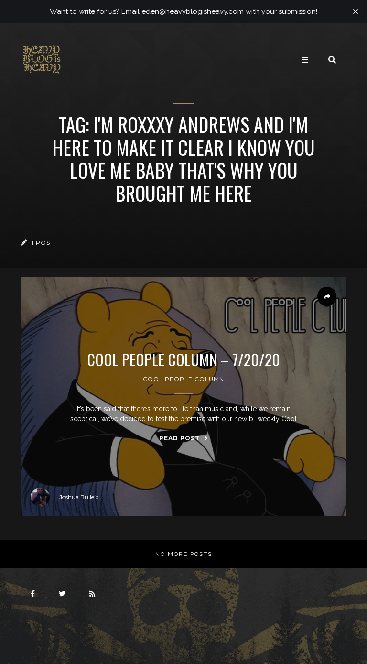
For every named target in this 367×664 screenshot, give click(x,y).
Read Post (180, 438)
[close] (355, 11)
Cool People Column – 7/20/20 (183, 359)
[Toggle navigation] (304, 60)
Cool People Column (183, 378)
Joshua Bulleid (79, 497)
